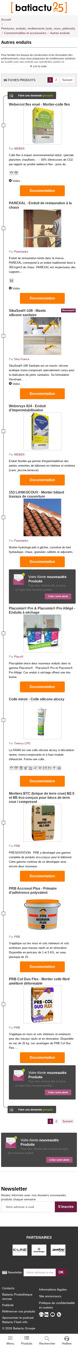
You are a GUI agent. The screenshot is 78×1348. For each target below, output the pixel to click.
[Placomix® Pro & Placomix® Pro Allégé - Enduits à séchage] (42, 633)
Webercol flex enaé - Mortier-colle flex (39, 104)
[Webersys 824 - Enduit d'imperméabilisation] (42, 431)
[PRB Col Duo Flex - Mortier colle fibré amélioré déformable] (42, 1004)
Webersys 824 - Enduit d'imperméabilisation (27, 408)
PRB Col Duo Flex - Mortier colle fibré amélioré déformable (39, 981)
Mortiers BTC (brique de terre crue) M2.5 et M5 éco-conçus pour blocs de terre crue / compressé (41, 798)
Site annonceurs (50, 1296)
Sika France (21, 359)
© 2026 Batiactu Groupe (18, 1328)
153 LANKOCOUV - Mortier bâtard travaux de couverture (36, 494)
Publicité (8, 1305)
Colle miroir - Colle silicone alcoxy (36, 699)
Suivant (67, 80)
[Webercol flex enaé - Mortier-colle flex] (42, 125)
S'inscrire (66, 1207)
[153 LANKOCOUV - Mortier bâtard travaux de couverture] (42, 517)
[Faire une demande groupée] (32, 94)
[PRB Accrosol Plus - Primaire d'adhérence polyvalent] (42, 914)
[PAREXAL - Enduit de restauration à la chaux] (42, 228)
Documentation (42, 191)
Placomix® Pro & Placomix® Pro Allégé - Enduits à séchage (42, 610)
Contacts (8, 1288)
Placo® (18, 656)
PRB (17, 846)
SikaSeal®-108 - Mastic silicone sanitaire (42, 313)
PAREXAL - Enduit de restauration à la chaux (40, 205)
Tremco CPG (22, 743)
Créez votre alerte (58, 596)
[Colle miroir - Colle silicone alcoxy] (42, 720)
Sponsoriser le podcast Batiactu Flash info (18, 1320)
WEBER (19, 148)
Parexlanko (21, 251)
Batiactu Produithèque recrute (17, 1297)
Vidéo (16, 181)
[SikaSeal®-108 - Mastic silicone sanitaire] (42, 336)
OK (61, 1272)
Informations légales (53, 1289)
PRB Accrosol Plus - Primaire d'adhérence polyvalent (33, 890)
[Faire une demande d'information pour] (32, 1108)
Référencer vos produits (18, 1311)
